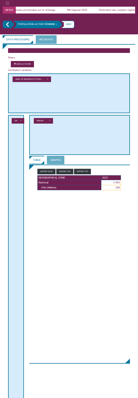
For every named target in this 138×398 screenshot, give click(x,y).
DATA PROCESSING (17, 39)
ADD (68, 24)
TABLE (37, 160)
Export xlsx (46, 171)
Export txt (82, 171)
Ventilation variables (20, 70)
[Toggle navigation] (7, 3)
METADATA (46, 39)
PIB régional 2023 (74, 10)
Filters (11, 57)
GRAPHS (55, 160)
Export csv (64, 171)
